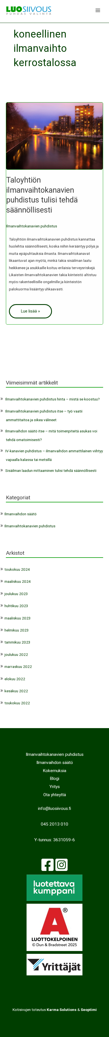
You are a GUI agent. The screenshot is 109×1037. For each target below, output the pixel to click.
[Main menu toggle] (98, 10)
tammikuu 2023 (17, 642)
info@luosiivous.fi (54, 808)
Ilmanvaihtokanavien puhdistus (31, 226)
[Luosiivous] (29, 10)
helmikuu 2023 (16, 630)
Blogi (54, 778)
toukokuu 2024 (17, 569)
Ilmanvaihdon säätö (20, 514)
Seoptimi (89, 1009)
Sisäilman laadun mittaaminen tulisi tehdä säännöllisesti (50, 470)
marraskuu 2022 (18, 666)
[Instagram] (61, 865)
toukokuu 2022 (17, 703)
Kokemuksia (54, 770)
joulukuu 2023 (16, 593)
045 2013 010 (54, 824)
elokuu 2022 (14, 679)
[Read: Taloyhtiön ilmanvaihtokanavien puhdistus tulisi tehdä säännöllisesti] (54, 135)
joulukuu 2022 (16, 654)
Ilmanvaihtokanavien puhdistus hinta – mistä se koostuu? (52, 399)
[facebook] (47, 865)
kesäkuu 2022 (16, 691)
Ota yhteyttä (54, 794)
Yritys (54, 786)
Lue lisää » (30, 311)
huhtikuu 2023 (16, 605)
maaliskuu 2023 (17, 618)
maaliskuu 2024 (17, 581)
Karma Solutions (62, 1009)
